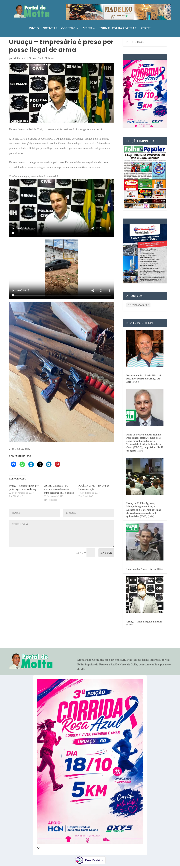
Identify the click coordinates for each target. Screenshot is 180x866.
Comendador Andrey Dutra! (141, 569)
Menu (87, 28)
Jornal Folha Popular (118, 28)
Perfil (146, 28)
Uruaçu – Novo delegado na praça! (144, 621)
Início (34, 28)
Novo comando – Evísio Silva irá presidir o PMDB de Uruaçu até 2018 (143, 378)
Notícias (50, 28)
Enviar (106, 552)
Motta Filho (19, 58)
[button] (118, 12)
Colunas (68, 28)
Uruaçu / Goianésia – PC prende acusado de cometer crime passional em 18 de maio (59, 489)
